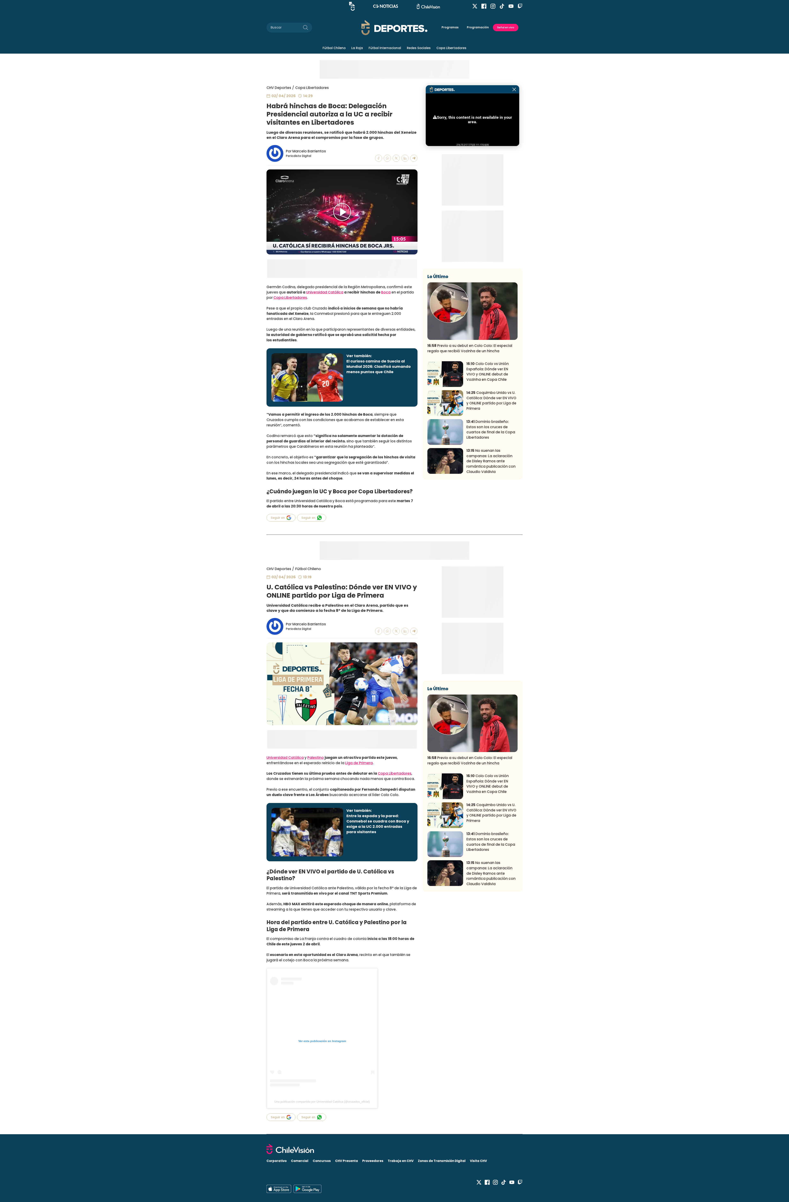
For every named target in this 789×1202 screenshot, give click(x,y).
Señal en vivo (505, 27)
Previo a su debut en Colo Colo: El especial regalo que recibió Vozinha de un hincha (469, 348)
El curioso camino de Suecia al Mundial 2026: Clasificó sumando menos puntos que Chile (378, 366)
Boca (386, 292)
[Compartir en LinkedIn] (405, 158)
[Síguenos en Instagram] (492, 6)
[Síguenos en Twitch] (520, 6)
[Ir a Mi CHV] (352, 6)
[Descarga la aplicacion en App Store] (307, 1189)
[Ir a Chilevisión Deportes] (394, 27)
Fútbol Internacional (385, 48)
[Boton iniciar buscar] (305, 27)
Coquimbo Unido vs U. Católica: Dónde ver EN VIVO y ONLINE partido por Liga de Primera (491, 400)
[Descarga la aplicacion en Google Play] (278, 1189)
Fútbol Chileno (334, 48)
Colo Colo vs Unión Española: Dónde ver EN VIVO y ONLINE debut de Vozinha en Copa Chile (487, 371)
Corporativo (276, 1161)
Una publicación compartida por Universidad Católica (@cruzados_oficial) (322, 1101)
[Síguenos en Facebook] (483, 6)
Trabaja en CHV (401, 1161)
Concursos (322, 1161)
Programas (450, 27)
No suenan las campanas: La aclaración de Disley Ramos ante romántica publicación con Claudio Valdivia (491, 461)
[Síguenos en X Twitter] (474, 6)
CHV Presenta (346, 1161)
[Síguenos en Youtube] (511, 6)
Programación (478, 27)
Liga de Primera (359, 762)
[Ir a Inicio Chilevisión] (428, 6)
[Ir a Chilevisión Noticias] (385, 6)
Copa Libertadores (451, 48)
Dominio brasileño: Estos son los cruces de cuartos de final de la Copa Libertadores (490, 429)
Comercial (299, 1161)
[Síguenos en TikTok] (501, 6)
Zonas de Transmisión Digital (442, 1161)
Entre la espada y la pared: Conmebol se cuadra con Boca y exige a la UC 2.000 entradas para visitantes (377, 823)
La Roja (357, 48)
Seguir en (278, 518)
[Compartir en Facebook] (378, 158)
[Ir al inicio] (394, 1149)
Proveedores (372, 1161)
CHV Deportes (278, 87)
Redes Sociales (419, 48)
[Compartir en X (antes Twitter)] (396, 158)
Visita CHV (478, 1161)
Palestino (315, 757)
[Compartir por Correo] (414, 158)
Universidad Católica (324, 292)
